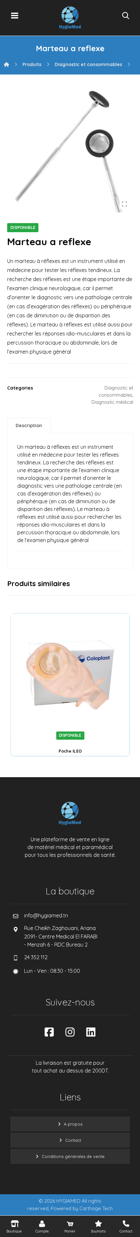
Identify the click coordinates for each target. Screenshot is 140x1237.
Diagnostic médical (112, 402)
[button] (14, 15)
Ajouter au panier (78, 721)
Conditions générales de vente (73, 1156)
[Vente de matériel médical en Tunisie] (70, 18)
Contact (73, 1140)
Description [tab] (29, 425)
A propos (73, 1124)
